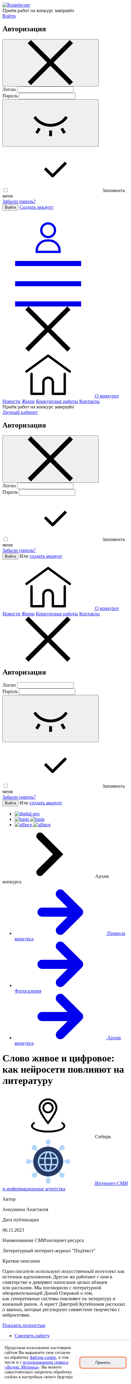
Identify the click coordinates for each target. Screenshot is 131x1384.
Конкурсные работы (57, 401)
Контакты (89, 401)
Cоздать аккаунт (36, 207)
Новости (11, 401)
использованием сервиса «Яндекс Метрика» (36, 1364)
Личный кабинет (20, 412)
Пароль (10, 95)
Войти (9, 16)
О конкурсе (107, 395)
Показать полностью (23, 1325)
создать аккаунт (46, 556)
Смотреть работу (32, 1335)
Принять (103, 1362)
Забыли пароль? (19, 201)
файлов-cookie (43, 1357)
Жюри (28, 401)
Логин (9, 89)
